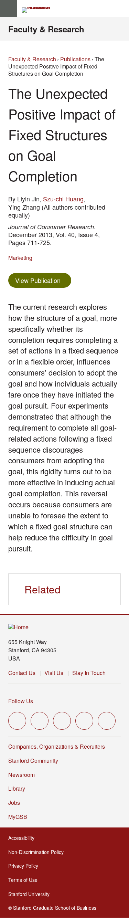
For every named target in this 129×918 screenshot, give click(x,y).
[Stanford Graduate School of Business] (39, 10)
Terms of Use (25, 879)
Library (16, 788)
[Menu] (8, 8)
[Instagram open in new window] (62, 721)
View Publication (43, 280)
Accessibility (23, 837)
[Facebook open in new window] (40, 721)
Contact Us (21, 673)
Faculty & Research (46, 29)
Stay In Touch (89, 673)
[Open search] (121, 9)
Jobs (14, 802)
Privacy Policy (25, 865)
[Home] (18, 627)
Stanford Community (33, 760)
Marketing (20, 258)
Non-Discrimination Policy (38, 851)
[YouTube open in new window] (84, 721)
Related (42, 589)
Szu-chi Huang (63, 198)
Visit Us (53, 673)
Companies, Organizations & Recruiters (56, 746)
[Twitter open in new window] (17, 721)
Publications (75, 59)
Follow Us (20, 701)
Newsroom (21, 775)
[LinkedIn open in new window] (107, 721)
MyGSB (19, 817)
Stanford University (31, 893)
